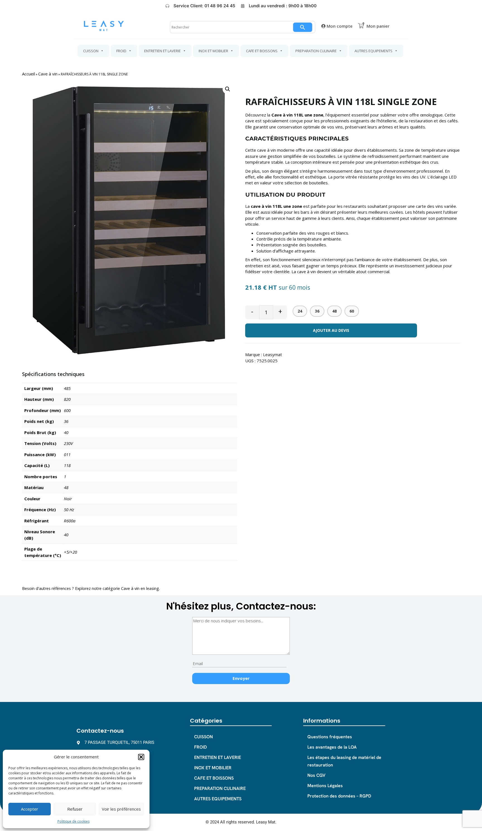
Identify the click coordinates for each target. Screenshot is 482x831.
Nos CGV (316, 775)
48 (334, 311)
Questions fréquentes (329, 737)
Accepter (29, 809)
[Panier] (361, 25)
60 (352, 311)
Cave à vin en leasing (140, 588)
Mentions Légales (325, 786)
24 (300, 311)
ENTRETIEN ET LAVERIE (162, 50)
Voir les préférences (121, 809)
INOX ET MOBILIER (213, 50)
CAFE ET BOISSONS (262, 50)
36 (317, 311)
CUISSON (90, 50)
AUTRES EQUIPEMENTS (373, 50)
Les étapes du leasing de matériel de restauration (344, 761)
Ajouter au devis (331, 330)
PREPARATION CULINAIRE (316, 50)
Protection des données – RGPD (339, 796)
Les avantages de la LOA (332, 747)
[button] (141, 757)
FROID (121, 50)
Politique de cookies (73, 821)
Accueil (28, 74)
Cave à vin (47, 74)
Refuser (75, 809)
